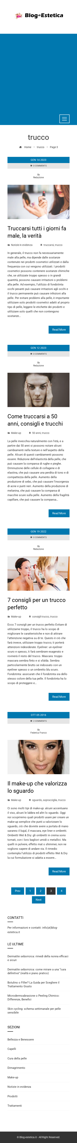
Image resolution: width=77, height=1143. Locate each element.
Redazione (38, 177)
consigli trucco (40, 616)
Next (38, 899)
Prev (17, 891)
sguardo (37, 800)
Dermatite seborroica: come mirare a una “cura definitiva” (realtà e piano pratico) (36, 971)
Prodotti (12, 1096)
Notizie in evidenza (22, 244)
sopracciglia (50, 800)
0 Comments (40, 166)
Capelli (11, 1049)
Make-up (16, 432)
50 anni (36, 432)
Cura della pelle (17, 1058)
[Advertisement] (38, 72)
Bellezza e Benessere (20, 1039)
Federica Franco (38, 732)
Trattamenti (14, 1105)
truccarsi (49, 244)
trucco (58, 244)
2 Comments (40, 721)
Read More (59, 329)
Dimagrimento (16, 1068)
